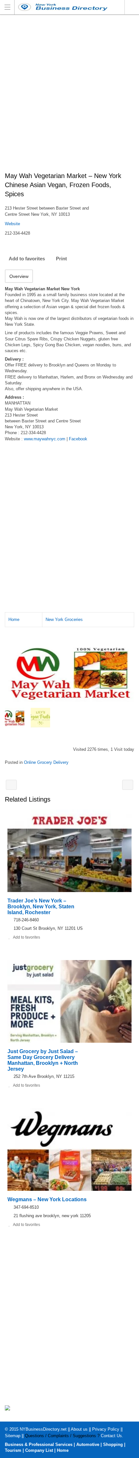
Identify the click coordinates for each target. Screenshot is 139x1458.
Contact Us (111, 1435)
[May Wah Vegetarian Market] (69, 672)
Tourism (13, 1450)
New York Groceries (64, 619)
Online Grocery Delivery (46, 762)
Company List (39, 1450)
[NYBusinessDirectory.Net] (63, 7)
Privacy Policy (105, 1429)
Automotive (87, 1444)
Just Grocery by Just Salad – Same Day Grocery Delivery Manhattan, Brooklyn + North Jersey (42, 1060)
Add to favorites (27, 258)
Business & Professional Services (38, 1444)
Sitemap (12, 1435)
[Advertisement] (69, 97)
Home (13, 619)
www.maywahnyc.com (44, 438)
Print (61, 258)
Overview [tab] (18, 276)
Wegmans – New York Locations (47, 1199)
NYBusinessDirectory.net (43, 1429)
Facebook (78, 438)
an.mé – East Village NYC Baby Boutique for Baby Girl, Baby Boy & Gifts (11, 785)
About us (79, 1429)
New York (131, 7)
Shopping (113, 1444)
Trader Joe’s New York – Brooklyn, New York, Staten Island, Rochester (40, 906)
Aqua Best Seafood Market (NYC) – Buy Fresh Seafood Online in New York (127, 785)
